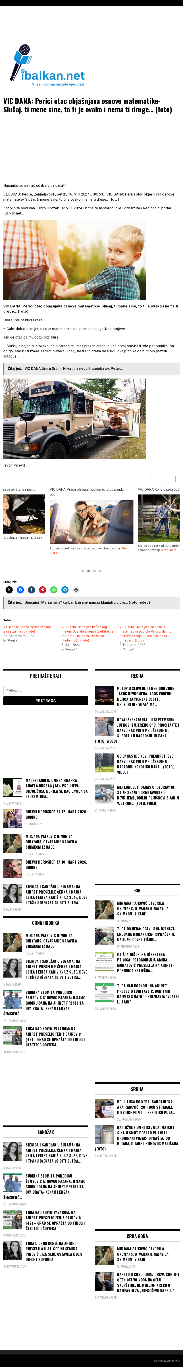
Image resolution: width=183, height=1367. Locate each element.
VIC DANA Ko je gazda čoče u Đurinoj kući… (83, 489)
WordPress (173, 1360)
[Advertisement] (84, 24)
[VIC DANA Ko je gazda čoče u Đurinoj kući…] (91, 518)
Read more (80, 550)
